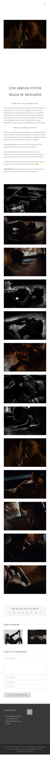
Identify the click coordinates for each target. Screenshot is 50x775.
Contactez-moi (8, 169)
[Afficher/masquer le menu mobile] (45, 3)
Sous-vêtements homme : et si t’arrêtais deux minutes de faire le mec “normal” (13, 720)
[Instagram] (29, 712)
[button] (5, 637)
